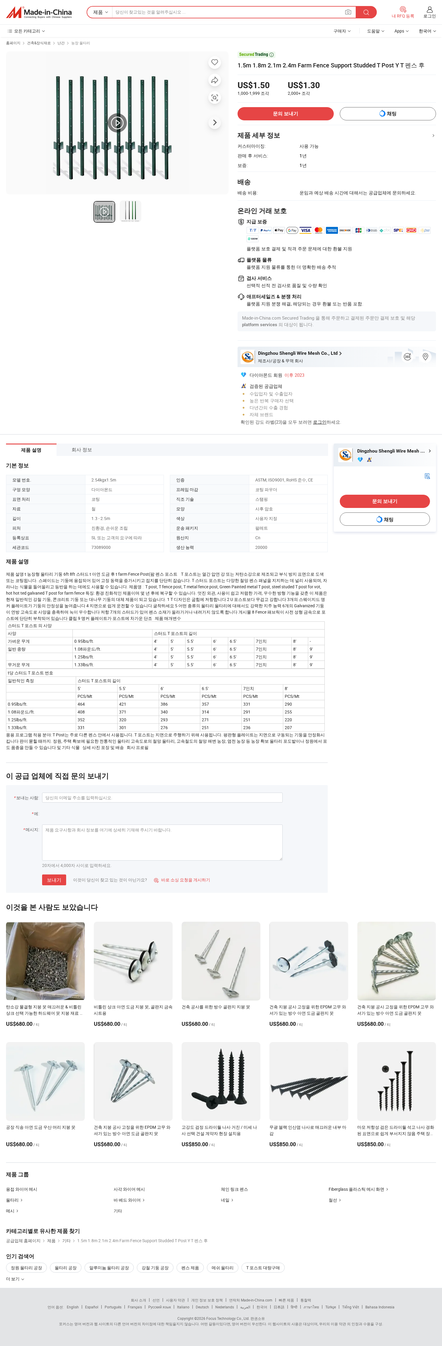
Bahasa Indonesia (379, 1306)
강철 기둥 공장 (155, 1267)
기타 (118, 1211)
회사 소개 (138, 1300)
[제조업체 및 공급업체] (39, 12)
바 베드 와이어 (127, 1200)
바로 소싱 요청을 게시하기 (182, 880)
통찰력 (305, 1300)
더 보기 (13, 1279)
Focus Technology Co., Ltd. (228, 1318)
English (73, 1306)
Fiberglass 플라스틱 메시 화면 (356, 1189)
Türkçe (330, 1306)
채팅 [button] (392, 113)
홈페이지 (13, 42)
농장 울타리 (80, 42)
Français (135, 1306)
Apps (399, 31)
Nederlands (224, 1306)
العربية (245, 1306)
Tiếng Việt (350, 1306)
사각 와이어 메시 (129, 1189)
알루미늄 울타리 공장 (109, 1267)
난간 (61, 42)
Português (113, 1306)
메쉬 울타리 (223, 1267)
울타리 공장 (66, 1267)
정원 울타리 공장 (26, 1267)
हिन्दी (294, 1306)
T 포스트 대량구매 (263, 1267)
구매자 (339, 31)
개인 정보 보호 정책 (207, 1300)
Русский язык (159, 1306)
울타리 (12, 1200)
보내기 (54, 880)
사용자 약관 (175, 1300)
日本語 (279, 1306)
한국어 (261, 1306)
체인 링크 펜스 (234, 1189)
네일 (225, 1200)
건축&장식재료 (39, 42)
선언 (156, 1300)
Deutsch (202, 1306)
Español (91, 1306)
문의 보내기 (285, 113)
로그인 (429, 16)
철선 (333, 1200)
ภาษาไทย (311, 1306)
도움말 (373, 31)
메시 (10, 1211)
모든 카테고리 (27, 31)
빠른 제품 (286, 1300)
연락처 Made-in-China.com (250, 1300)
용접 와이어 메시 (21, 1189)
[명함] (427, 475)
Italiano (183, 1306)
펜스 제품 (190, 1267)
